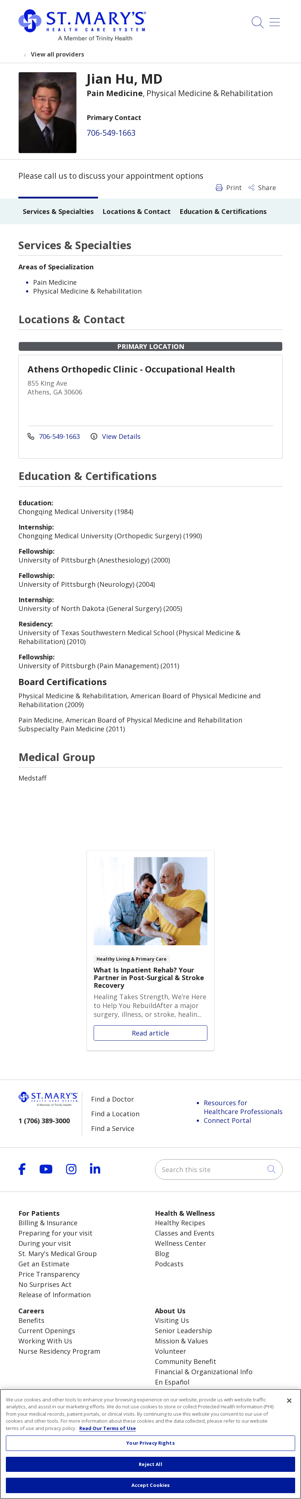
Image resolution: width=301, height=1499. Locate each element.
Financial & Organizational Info (204, 1371)
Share (266, 187)
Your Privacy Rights (150, 1443)
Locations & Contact (136, 211)
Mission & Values (181, 1340)
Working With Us (45, 1340)
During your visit (44, 1243)
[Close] (289, 1401)
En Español (172, 1382)
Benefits (31, 1320)
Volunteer (170, 1351)
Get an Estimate (43, 1263)
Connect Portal (227, 1120)
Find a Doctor (112, 1099)
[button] (276, 19)
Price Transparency (49, 1274)
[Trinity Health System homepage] (82, 38)
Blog (162, 1253)
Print (233, 187)
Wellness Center (180, 1243)
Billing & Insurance (47, 1222)
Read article (150, 950)
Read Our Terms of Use (107, 1428)
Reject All (150, 1464)
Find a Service (112, 1128)
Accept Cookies (150, 1485)
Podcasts (169, 1263)
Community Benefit (185, 1361)
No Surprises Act (45, 1284)
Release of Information (54, 1294)
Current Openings (46, 1330)
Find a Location (115, 1113)
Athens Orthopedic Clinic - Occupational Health (131, 369)
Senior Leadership (183, 1330)
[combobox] (219, 1169)
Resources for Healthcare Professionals (243, 1107)
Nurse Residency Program (59, 1351)
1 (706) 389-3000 (44, 1120)
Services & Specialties (58, 211)
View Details (120, 436)
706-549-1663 (111, 133)
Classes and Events (184, 1233)
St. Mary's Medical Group (57, 1253)
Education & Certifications (222, 211)
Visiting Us (172, 1320)
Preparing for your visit (55, 1233)
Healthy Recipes (180, 1222)
